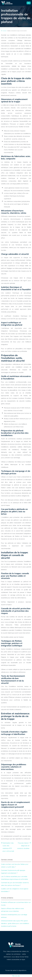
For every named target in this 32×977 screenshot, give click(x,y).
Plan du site (16, 975)
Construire (4, 30)
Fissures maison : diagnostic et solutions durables (23, 845)
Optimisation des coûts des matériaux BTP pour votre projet (8, 847)
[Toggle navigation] (29, 3)
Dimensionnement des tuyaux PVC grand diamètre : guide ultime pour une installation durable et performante (15, 923)
